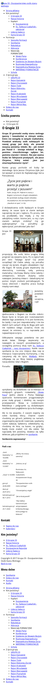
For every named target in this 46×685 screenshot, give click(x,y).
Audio (8, 583)
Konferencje (21, 59)
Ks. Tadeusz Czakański (16, 545)
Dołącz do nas (12, 107)
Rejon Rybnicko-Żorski (21, 663)
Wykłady (33, 356)
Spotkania (15, 42)
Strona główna (12, 10)
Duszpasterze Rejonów (16, 548)
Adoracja (15, 48)
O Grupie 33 (16, 16)
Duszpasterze (22, 24)
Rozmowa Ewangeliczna (26, 64)
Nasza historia (17, 18)
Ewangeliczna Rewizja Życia (28, 67)
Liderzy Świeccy (13, 551)
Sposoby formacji (19, 40)
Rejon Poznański (18, 101)
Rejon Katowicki (18, 80)
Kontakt (9, 109)
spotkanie (32, 434)
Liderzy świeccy (18, 32)
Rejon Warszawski (19, 99)
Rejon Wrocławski (19, 96)
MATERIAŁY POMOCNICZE (27, 69)
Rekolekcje (15, 45)
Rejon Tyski (16, 85)
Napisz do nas (12, 526)
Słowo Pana (21, 56)
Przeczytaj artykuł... (38, 455)
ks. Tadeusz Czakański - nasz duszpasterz (23, 347)
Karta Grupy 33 (18, 34)
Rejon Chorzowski (19, 83)
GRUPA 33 (15, 77)
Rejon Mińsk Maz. (19, 104)
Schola (14, 72)
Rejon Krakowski (18, 93)
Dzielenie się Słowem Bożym (28, 61)
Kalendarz (10, 528)
